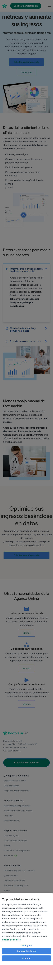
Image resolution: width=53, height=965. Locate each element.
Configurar (26, 945)
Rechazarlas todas (26, 951)
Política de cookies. (11, 939)
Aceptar (26, 958)
